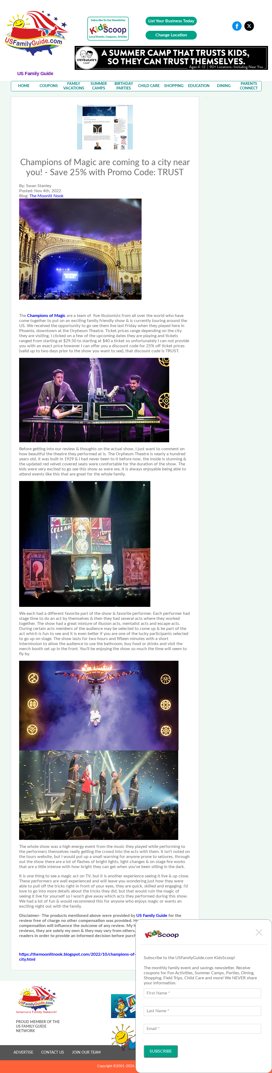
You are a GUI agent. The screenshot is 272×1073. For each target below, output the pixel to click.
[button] (259, 932)
